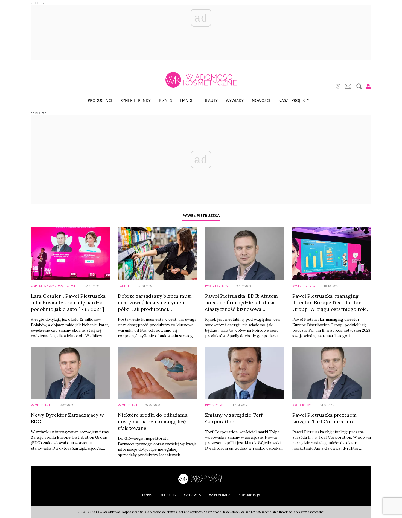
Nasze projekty (293, 100)
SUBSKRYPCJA (249, 495)
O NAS (147, 495)
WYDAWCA (192, 495)
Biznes (165, 100)
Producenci (100, 100)
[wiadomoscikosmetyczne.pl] (201, 80)
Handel (187, 100)
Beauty (210, 100)
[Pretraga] (358, 86)
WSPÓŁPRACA (220, 495)
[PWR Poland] (201, 478)
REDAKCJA (168, 495)
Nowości (261, 100)
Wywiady (235, 100)
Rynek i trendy (135, 100)
